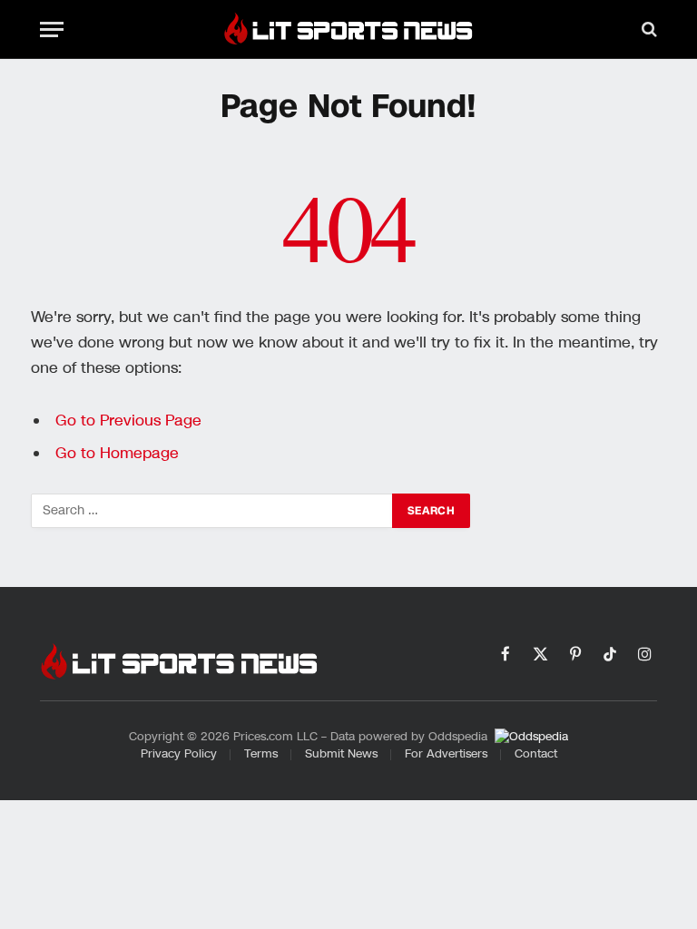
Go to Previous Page (128, 420)
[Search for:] (212, 511)
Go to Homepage (117, 453)
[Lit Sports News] (348, 29)
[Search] (647, 29)
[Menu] (52, 29)
